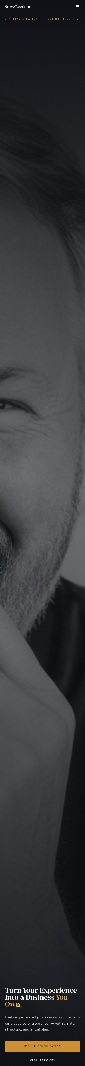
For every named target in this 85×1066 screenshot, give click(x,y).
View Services (42, 1060)
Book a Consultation (42, 1046)
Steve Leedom (17, 7)
